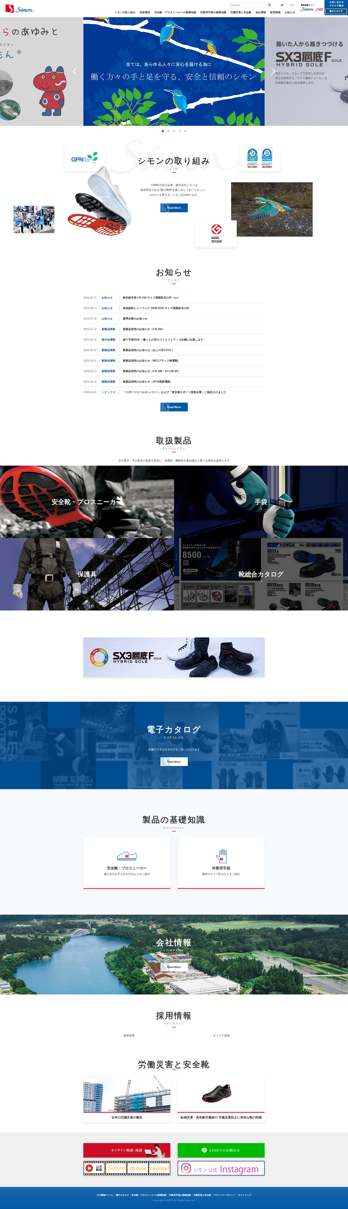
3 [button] (174, 131)
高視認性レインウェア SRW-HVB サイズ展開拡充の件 (156, 308)
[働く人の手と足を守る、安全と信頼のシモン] (20, 9)
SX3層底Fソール (105, 1195)
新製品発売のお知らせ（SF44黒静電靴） (148, 381)
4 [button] (180, 131)
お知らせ (290, 12)
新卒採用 (129, 1035)
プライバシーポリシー (224, 1195)
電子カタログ (122, 1195)
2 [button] (168, 131)
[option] (174, 71)
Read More (174, 207)
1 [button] (163, 131)
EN (292, 5)
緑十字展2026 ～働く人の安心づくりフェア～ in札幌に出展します (163, 339)
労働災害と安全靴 (241, 12)
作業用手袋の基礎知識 (213, 12)
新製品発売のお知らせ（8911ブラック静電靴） (151, 360)
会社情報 (261, 12)
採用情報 (275, 12)
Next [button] (273, 71)
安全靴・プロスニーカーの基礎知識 (175, 12)
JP (282, 5)
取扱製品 (145, 12)
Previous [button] (75, 71)
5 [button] (185, 131)
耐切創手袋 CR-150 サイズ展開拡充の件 (147, 297)
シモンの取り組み (125, 12)
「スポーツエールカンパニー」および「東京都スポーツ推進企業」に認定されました (174, 392)
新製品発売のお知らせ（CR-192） (144, 329)
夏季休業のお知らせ (135, 318)
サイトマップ (244, 1195)
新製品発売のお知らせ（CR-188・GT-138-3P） (152, 371)
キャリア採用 (221, 1035)
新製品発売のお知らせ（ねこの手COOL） (148, 350)
